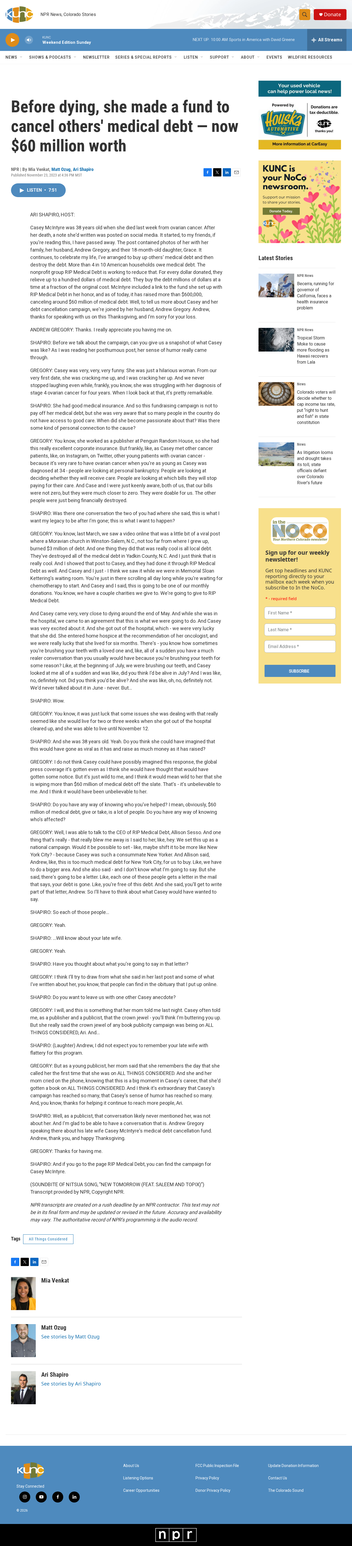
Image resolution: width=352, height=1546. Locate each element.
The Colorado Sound (286, 1490)
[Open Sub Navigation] (21, 57)
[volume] (29, 40)
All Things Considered (48, 1239)
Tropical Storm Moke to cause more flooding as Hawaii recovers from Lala (313, 350)
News (301, 384)
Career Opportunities (141, 1490)
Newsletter (96, 57)
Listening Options (138, 1478)
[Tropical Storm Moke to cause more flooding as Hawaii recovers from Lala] (276, 340)
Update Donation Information (293, 1466)
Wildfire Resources (310, 57)
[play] (12, 40)
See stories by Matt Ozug (70, 1336)
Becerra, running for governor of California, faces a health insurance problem (315, 296)
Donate (332, 14)
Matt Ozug (61, 169)
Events (274, 57)
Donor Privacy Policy (213, 1490)
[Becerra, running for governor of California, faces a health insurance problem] (276, 285)
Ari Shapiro (83, 169)
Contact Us (277, 1478)
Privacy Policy (207, 1478)
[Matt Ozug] (23, 1340)
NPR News (305, 275)
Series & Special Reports (143, 57)
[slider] (37, 40)
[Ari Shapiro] (23, 1387)
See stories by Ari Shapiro (71, 1383)
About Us (131, 1466)
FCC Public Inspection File (217, 1466)
